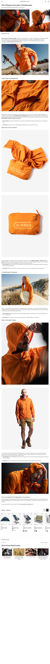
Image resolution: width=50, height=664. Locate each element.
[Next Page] (47, 510)
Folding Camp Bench (38, 527)
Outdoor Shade (4, 527)
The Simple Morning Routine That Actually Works (19, 558)
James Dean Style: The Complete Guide (7, 557)
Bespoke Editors (5, 33)
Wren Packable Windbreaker (13, 40)
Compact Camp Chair (27, 527)
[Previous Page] (44, 510)
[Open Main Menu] (2, 1)
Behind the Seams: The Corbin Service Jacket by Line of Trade (43, 558)
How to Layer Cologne (31, 556)
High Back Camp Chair (15, 528)
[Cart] (48, 1)
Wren (2, 526)
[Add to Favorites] (9, 514)
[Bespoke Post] (25, 1)
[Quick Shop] (9, 524)
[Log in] (45, 1)
